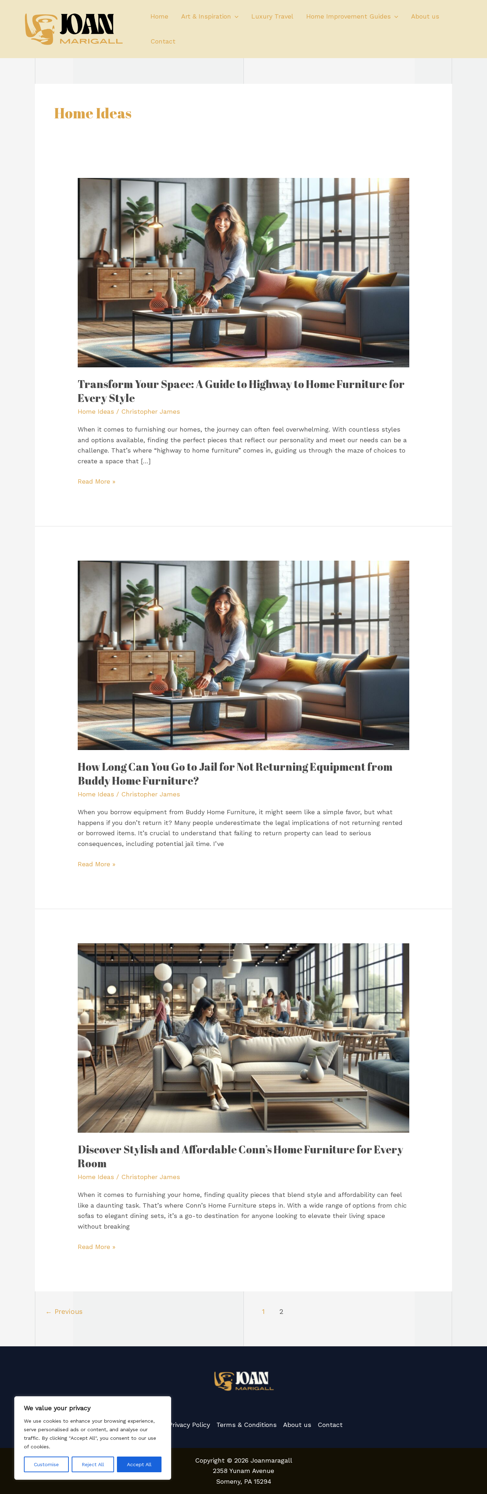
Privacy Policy (189, 1424)
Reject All (93, 1464)
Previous (64, 1311)
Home (159, 16)
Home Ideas (96, 411)
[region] (92, 1438)
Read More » (97, 480)
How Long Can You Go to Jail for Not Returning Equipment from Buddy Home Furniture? (235, 773)
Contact (162, 41)
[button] (235, 16)
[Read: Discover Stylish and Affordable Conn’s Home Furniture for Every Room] (243, 1037)
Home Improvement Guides (348, 16)
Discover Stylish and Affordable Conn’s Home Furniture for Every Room (240, 1156)
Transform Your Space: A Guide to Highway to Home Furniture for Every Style (241, 391)
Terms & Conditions (246, 1424)
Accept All (139, 1464)
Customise (46, 1464)
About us (425, 16)
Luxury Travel (272, 16)
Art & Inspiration (206, 16)
